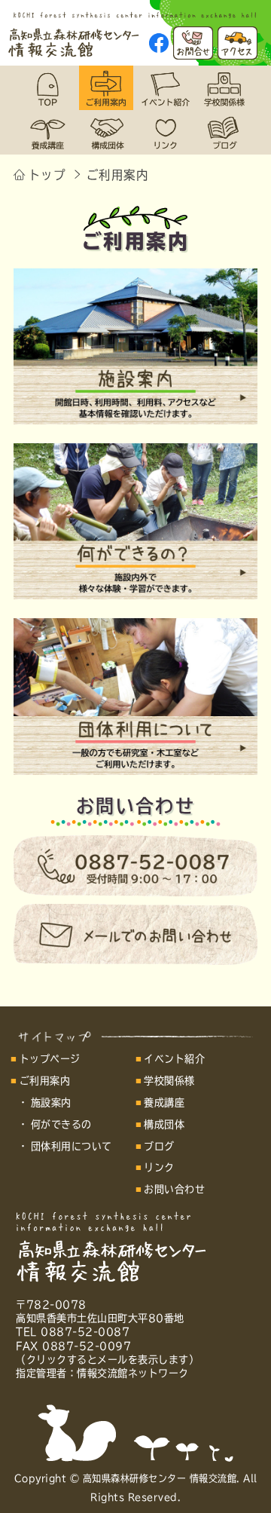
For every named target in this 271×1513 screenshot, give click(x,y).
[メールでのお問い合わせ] (135, 955)
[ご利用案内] (106, 88)
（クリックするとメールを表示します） (107, 1359)
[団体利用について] (135, 765)
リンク (159, 1167)
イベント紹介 (174, 1059)
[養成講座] (47, 132)
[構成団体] (106, 132)
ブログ (159, 1146)
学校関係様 (169, 1081)
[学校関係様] (224, 88)
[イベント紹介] (165, 88)
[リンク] (165, 132)
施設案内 (51, 1102)
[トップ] (47, 88)
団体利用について (71, 1146)
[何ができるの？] (135, 590)
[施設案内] (135, 415)
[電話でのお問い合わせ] (135, 887)
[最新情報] (224, 132)
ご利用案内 (45, 1081)
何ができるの (61, 1124)
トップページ (50, 1059)
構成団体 (164, 1124)
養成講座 (164, 1102)
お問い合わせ (174, 1189)
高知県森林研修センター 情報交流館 (160, 1478)
